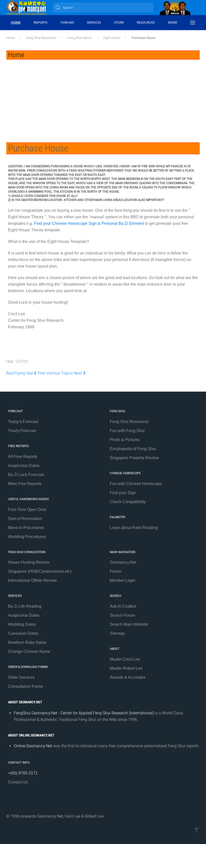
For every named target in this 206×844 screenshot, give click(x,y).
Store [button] (119, 22)
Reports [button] (40, 22)
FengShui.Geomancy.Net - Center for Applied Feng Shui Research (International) (84, 713)
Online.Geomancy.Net (33, 746)
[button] (192, 22)
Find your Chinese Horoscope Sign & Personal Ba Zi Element (89, 223)
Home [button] (16, 22)
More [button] (172, 22)
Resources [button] (146, 22)
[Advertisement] (103, 97)
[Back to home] (26, 7)
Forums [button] (67, 22)
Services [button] (94, 22)
